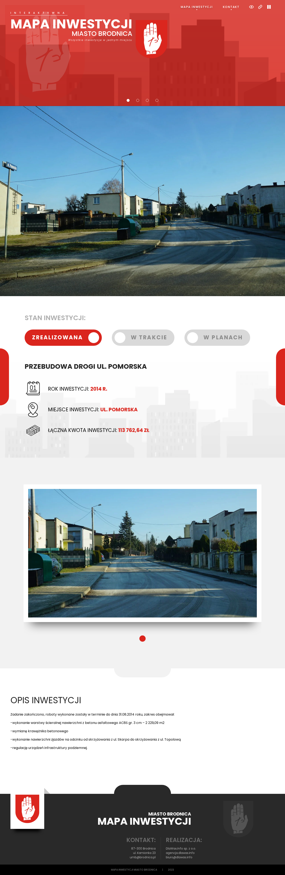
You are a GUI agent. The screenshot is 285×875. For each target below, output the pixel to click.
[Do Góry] (276, 866)
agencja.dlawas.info (180, 853)
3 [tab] (147, 100)
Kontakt (231, 7)
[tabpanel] (142, 35)
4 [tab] (156, 100)
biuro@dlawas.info (179, 857)
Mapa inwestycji (197, 7)
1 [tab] (128, 100)
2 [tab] (137, 100)
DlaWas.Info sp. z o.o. (181, 848)
